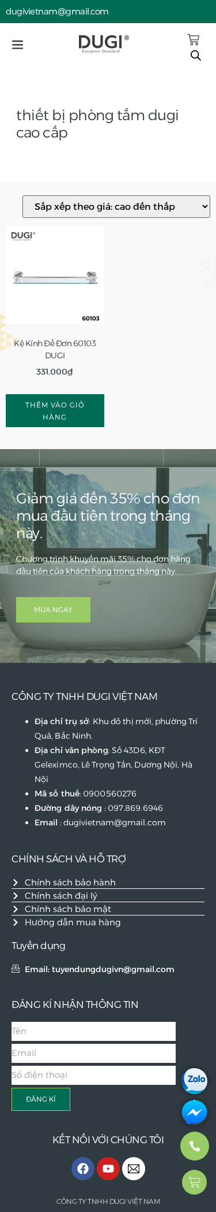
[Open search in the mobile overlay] (196, 55)
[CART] (193, 39)
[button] (17, 44)
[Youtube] (108, 1168)
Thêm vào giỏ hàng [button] (55, 411)
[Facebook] (82, 1168)
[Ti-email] (133, 1168)
